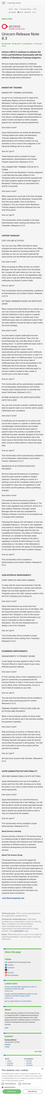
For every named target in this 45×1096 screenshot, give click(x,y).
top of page (38, 1051)
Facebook (10, 968)
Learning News (14, 3)
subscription (19, 931)
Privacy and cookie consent (15, 1080)
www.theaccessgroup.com (13, 898)
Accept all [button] (12, 1091)
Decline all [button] (32, 1091)
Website (7, 1044)
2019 (34, 9)
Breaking (10, 1063)
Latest (9, 1061)
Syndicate (29, 1065)
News (16, 9)
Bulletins (10, 1065)
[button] (22, 1087)
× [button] (42, 1069)
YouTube (10, 973)
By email (29, 1061)
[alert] (22, 1081)
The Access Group (25, 9)
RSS (35, 12)
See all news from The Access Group (18, 1001)
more (6, 1028)
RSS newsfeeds (12, 975)
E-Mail (7, 1047)
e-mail (21, 12)
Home (11, 9)
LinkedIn (28, 12)
